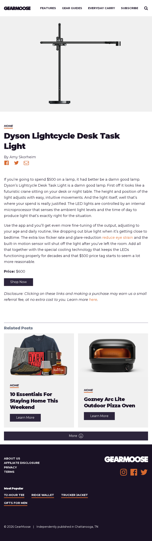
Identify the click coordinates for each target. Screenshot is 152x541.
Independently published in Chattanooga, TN (67, 527)
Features (48, 8)
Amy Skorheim (23, 157)
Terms (9, 472)
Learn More (28, 418)
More (73, 436)
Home (8, 126)
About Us (12, 458)
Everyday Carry (101, 8)
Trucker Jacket (74, 495)
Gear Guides (72, 8)
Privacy (10, 467)
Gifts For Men (15, 503)
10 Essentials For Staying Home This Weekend (34, 400)
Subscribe (129, 8)
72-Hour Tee (14, 495)
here (93, 299)
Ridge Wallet (42, 495)
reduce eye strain (117, 237)
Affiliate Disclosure (22, 463)
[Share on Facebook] (6, 162)
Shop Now (18, 282)
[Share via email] (26, 162)
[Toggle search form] (146, 8)
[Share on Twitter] (16, 162)
